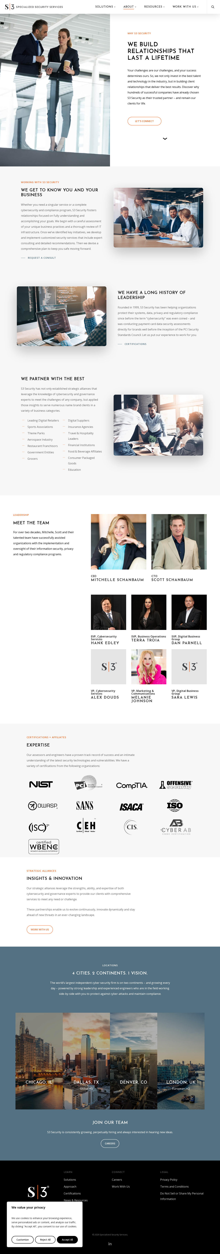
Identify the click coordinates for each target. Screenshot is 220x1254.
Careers (117, 1180)
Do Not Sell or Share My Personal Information (182, 1196)
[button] (144, 121)
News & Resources (76, 1200)
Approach (70, 1186)
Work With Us (121, 1186)
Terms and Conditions (174, 1186)
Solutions (70, 1180)
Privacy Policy (168, 1180)
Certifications (72, 1193)
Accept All (67, 1239)
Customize (22, 1239)
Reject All (45, 1239)
